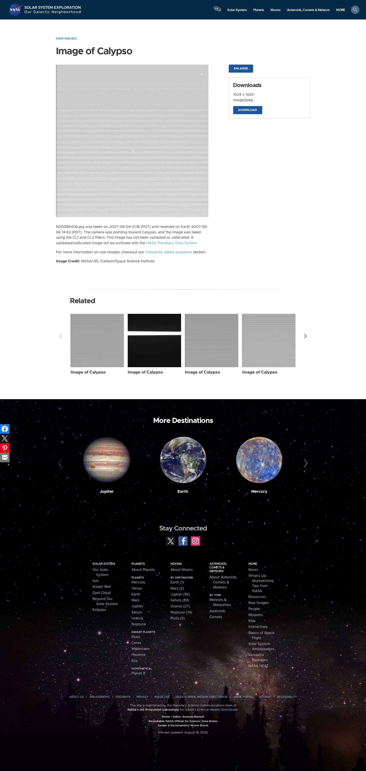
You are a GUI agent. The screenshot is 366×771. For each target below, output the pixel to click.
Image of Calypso (88, 372)
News (253, 570)
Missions (255, 615)
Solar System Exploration (52, 6)
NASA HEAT (258, 666)
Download (247, 110)
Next (305, 336)
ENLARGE (241, 68)
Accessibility (287, 697)
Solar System (104, 563)
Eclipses (99, 610)
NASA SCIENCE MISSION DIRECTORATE (202, 697)
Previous (60, 336)
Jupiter (107, 492)
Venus (137, 588)
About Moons (182, 570)
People (254, 609)
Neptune (139, 624)
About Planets (143, 570)
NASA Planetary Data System (171, 243)
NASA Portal (243, 697)
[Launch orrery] (217, 10)
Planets (138, 563)
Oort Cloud (102, 593)
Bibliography (100, 697)
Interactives (258, 626)
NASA (16, 9)
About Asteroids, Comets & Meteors (223, 582)
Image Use (162, 697)
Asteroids (217, 611)
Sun (96, 581)
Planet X (138, 673)
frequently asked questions (168, 252)
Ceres (136, 643)
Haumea (138, 654)
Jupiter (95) (180, 594)
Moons (176, 563)
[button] (340, 10)
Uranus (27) (180, 606)
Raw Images (66, 38)
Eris (134, 661)
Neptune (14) (181, 612)
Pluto (136, 637)
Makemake (141, 649)
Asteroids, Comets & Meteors (218, 567)
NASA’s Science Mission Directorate (211, 709)
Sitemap (265, 697)
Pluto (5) (178, 618)
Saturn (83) (180, 600)
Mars (135, 600)
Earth (182, 492)
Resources (257, 597)
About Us (76, 697)
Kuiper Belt (102, 586)
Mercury (259, 492)
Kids (251, 621)
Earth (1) (177, 582)
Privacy (142, 697)
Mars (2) (177, 588)
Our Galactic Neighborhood (52, 13)
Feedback (123, 697)
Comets (215, 617)
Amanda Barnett (193, 717)
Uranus (137, 618)
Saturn (137, 612)
